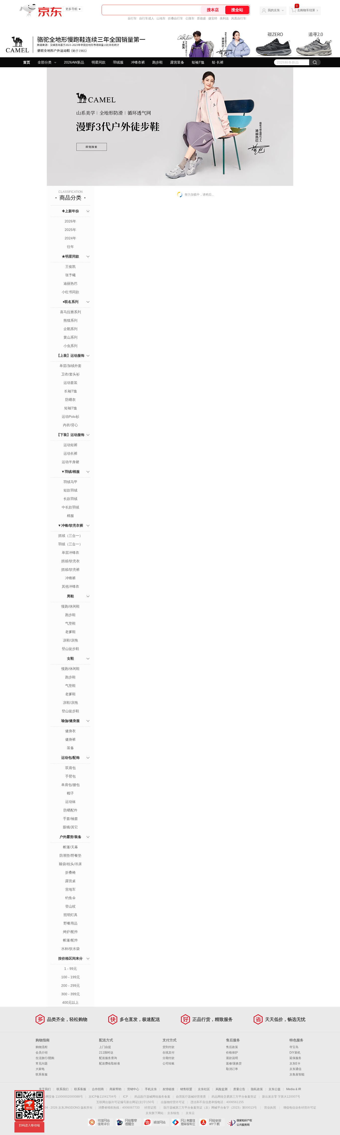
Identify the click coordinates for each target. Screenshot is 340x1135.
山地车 (161, 18)
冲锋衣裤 (138, 62)
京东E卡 (294, 1063)
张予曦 (70, 275)
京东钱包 (173, 1113)
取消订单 (232, 1069)
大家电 (40, 1069)
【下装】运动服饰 (70, 435)
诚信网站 (156, 1122)
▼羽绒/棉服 (70, 472)
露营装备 (177, 62)
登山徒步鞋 (70, 649)
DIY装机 (294, 1052)
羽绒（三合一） (70, 544)
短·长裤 (218, 62)
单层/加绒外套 (70, 366)
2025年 (70, 230)
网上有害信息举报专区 (184, 1122)
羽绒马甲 (70, 482)
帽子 (70, 793)
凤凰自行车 (238, 18)
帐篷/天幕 (70, 847)
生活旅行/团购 (45, 1058)
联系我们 (62, 1089)
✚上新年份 (70, 211)
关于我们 (45, 1089)
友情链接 (168, 1089)
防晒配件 (70, 810)
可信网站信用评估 (100, 1122)
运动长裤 (70, 453)
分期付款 (168, 1058)
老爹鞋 (70, 632)
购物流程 (42, 1047)
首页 (26, 62)
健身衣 (70, 731)
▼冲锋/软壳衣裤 (70, 525)
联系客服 (42, 1074)
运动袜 (70, 802)
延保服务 (295, 1058)
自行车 (132, 18)
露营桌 (70, 881)
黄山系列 (70, 337)
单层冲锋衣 (70, 553)
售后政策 (232, 1047)
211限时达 (106, 1052)
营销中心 (133, 1089)
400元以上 (70, 1002)
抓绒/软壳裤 (70, 569)
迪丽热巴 (70, 283)
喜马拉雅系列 (70, 312)
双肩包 (70, 768)
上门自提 (105, 1047)
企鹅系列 (70, 329)
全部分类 (45, 62)
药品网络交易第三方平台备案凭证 (234, 1096)
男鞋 (70, 596)
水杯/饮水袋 (70, 949)
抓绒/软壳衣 (70, 561)
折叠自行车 (175, 18)
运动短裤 (70, 445)
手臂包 (70, 776)
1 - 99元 (70, 969)
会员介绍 (42, 1052)
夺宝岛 (293, 1047)
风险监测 (221, 1089)
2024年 (70, 238)
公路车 (189, 18)
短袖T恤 (198, 62)
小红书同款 (70, 292)
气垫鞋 (70, 623)
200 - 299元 (70, 986)
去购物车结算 (306, 10)
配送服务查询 (108, 1058)
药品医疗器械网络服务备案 (152, 1096)
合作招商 (98, 1089)
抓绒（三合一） (70, 536)
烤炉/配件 (70, 932)
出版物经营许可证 (173, 1102)
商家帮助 (115, 1089)
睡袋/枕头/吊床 (70, 864)
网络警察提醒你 (128, 1122)
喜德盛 (201, 18)
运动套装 (70, 383)
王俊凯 (70, 267)
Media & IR (293, 1089)
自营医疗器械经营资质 (191, 1096)
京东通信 (295, 1069)
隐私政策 (257, 1089)
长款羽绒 (70, 499)
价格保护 (232, 1052)
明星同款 (99, 62)
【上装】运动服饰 (70, 355)
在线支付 (168, 1052)
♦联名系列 (70, 302)
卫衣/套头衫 (70, 374)
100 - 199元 (70, 977)
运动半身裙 (70, 462)
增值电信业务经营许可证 (299, 1107)
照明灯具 (70, 915)
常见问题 (42, 1063)
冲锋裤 (70, 578)
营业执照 (270, 1107)
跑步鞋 (157, 62)
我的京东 (274, 10)
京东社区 (204, 1089)
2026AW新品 (74, 62)
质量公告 (239, 1089)
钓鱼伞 (70, 898)
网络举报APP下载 (212, 1122)
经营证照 (150, 1107)
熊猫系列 (70, 320)
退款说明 (232, 1058)
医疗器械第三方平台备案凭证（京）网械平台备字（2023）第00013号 (210, 1107)
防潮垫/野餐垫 (70, 855)
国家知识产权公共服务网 (240, 1122)
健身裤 (70, 739)
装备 (70, 748)
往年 (70, 247)
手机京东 (151, 1089)
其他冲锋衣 (70, 586)
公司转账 (168, 1063)
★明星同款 (70, 256)
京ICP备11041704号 (102, 1096)
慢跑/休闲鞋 (70, 606)
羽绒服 (118, 62)
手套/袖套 (70, 819)
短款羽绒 (70, 490)
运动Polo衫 (70, 417)
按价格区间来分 (70, 958)
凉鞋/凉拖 (70, 640)
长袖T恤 (70, 391)
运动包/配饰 (70, 758)
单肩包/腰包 (70, 785)
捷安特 (212, 18)
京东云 (190, 1113)
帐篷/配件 (70, 940)
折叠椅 (70, 872)
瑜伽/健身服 (70, 721)
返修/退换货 (234, 1063)
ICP (125, 1096)
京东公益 (275, 1089)
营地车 (70, 889)
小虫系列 (70, 346)
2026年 (70, 221)
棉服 (70, 516)
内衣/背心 (70, 425)
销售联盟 (186, 1089)
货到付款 (168, 1047)
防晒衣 (70, 400)
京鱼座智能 (296, 1074)
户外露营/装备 (70, 837)
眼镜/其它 (70, 827)
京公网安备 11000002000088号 (61, 1096)
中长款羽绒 (70, 507)
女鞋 (70, 658)
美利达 (224, 18)
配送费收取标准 (109, 1063)
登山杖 (70, 906)
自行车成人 (146, 18)
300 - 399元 (70, 994)
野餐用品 (70, 923)
